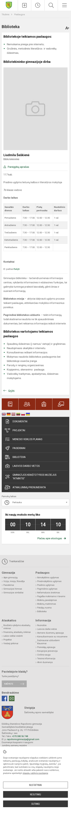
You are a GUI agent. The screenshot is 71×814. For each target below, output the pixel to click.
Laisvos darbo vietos (26, 466)
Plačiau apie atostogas (49, 538)
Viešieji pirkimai (10, 643)
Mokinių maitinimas (46, 604)
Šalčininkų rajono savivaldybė (39, 712)
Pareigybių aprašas (18, 166)
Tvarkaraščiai (16, 561)
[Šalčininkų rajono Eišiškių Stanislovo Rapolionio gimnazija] (9, 5)
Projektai (19, 430)
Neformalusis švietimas (48, 592)
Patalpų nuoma (44, 608)
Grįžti (11, 391)
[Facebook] (4, 698)
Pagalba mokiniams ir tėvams (51, 596)
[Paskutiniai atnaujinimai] (37, 5)
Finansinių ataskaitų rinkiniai (17, 632)
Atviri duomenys (45, 662)
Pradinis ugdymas (45, 585)
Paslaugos (19, 14)
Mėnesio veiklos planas (27, 439)
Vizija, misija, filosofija (14, 581)
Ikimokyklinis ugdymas (48, 577)
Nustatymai (35, 785)
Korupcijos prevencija (47, 651)
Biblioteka (19, 457)
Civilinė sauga (43, 655)
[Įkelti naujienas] (24, 5)
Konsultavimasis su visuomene (52, 636)
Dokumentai (20, 421)
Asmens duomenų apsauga (50, 633)
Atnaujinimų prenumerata (29, 487)
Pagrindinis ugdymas (47, 589)
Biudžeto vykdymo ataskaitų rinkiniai (16, 627)
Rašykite (8, 684)
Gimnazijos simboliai (13, 592)
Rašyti (17, 269)
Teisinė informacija (46, 658)
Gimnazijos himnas (12, 589)
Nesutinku (35, 794)
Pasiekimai (19, 448)
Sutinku (35, 804)
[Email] (11, 698)
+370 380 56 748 (20, 736)
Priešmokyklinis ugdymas (49, 581)
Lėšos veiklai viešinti (13, 636)
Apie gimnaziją (10, 577)
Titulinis (6, 14)
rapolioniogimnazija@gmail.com (23, 739)
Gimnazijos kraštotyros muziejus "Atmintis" (35, 477)
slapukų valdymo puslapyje (35, 773)
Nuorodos (42, 625)
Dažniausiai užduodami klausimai (48, 642)
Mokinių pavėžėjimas (47, 600)
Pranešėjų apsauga (46, 647)
